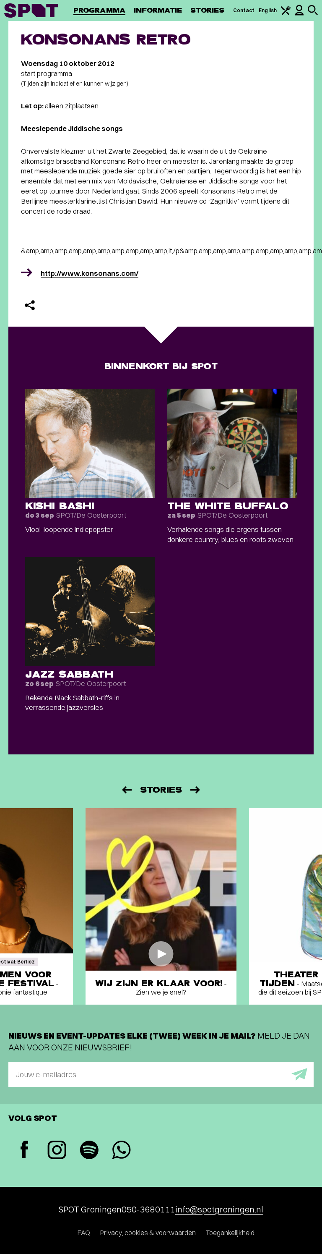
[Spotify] (89, 1151)
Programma (99, 10)
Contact (244, 10)
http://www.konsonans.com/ (89, 273)
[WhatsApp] (121, 1151)
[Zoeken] (313, 13)
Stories (207, 10)
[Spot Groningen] (31, 10)
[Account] (299, 13)
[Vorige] (126, 789)
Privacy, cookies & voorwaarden (148, 1232)
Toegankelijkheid (230, 1232)
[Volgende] (195, 789)
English (268, 10)
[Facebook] (24, 1150)
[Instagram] (57, 1151)
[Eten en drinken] (286, 13)
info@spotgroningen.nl (219, 1209)
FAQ (84, 1232)
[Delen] (30, 305)
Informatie (158, 10)
